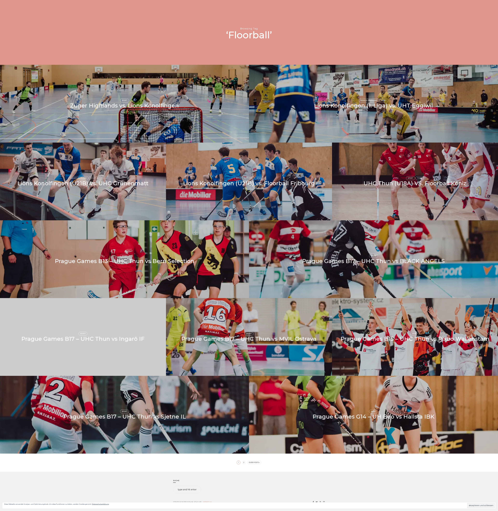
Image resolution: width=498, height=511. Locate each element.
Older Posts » (254, 462)
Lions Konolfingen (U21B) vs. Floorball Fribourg (249, 183)
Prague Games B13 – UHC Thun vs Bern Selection (124, 261)
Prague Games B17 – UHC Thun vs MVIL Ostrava (248, 339)
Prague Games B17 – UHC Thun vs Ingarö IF (83, 339)
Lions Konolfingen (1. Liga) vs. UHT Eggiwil (373, 105)
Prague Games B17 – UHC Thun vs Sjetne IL (124, 416)
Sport (124, 100)
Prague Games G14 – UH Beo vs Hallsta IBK (373, 416)
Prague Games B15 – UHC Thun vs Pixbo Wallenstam (415, 339)
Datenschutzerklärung (100, 504)
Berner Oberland (368, 100)
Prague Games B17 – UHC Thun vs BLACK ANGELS (373, 261)
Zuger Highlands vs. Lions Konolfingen (124, 105)
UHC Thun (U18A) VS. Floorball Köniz (415, 183)
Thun (419, 178)
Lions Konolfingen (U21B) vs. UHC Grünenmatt (83, 183)
